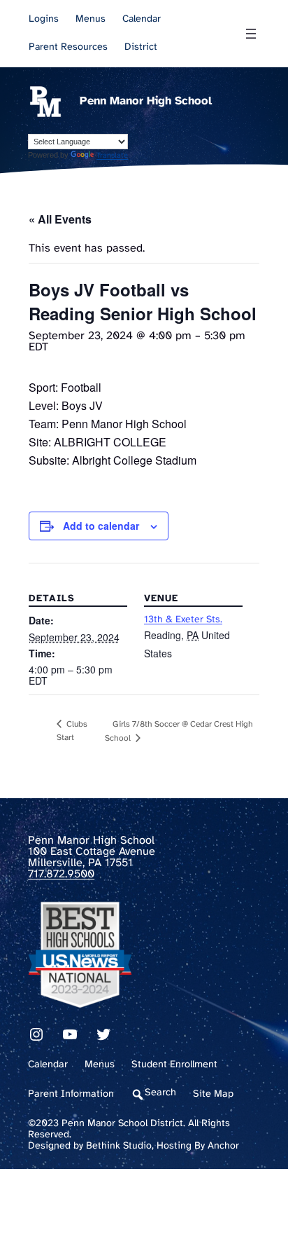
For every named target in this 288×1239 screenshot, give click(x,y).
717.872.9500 (61, 874)
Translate (112, 155)
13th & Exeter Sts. (183, 620)
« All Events (60, 219)
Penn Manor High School (146, 101)
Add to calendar (101, 526)
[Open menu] (251, 33)
